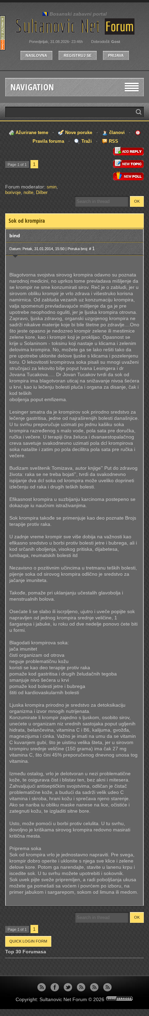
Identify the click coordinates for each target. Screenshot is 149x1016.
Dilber (41, 192)
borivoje (13, 192)
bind (14, 235)
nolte (28, 192)
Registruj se (77, 55)
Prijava (116, 55)
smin (51, 186)
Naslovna (36, 55)
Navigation (32, 87)
